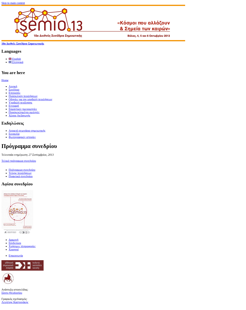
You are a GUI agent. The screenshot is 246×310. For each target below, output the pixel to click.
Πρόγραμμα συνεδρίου (22, 169)
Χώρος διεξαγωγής (19, 115)
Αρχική (13, 86)
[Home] (93, 40)
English (16, 58)
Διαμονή (13, 239)
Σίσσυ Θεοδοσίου (11, 292)
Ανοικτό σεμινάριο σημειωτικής (27, 130)
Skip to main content (13, 2)
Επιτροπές (14, 92)
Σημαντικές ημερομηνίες (23, 109)
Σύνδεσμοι (15, 243)
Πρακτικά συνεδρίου (21, 176)
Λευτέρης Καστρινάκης (14, 302)
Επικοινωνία (16, 255)
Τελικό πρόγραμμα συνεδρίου (18, 160)
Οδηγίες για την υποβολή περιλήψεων (30, 99)
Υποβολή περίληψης (20, 102)
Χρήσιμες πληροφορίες (22, 246)
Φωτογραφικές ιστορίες (22, 137)
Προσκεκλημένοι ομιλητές (24, 112)
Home (4, 80)
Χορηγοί (14, 249)
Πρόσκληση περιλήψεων (23, 96)
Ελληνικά (17, 62)
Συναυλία (14, 133)
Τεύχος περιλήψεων (20, 173)
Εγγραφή (14, 105)
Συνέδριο (14, 89)
